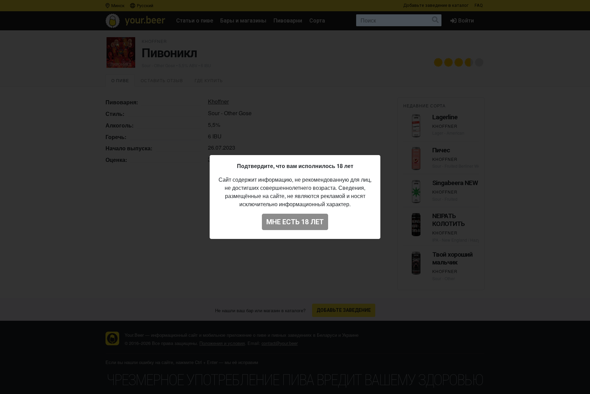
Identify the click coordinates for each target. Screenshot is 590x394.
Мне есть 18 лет (295, 222)
